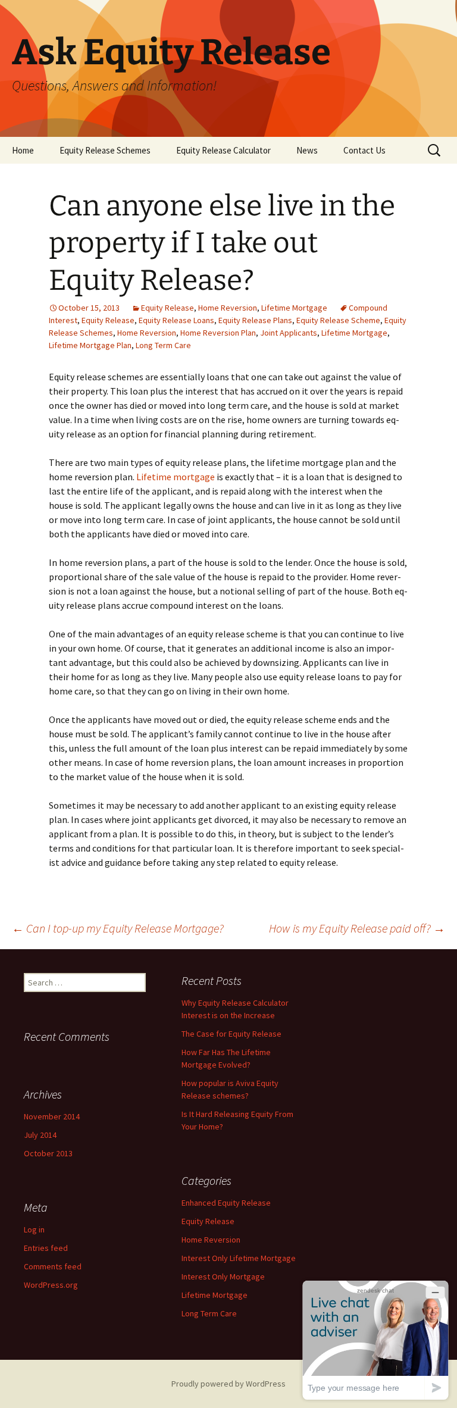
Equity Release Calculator (223, 150)
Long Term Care (163, 345)
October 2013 (48, 1153)
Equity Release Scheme (338, 320)
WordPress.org (51, 1284)
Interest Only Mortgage (223, 1276)
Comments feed (53, 1266)
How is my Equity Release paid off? (357, 928)
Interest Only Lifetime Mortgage (238, 1258)
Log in (34, 1229)
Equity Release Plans (255, 320)
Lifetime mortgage (175, 477)
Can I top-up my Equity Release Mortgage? (118, 928)
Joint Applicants (288, 332)
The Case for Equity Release (231, 1033)
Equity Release (167, 307)
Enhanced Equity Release (226, 1202)
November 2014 (52, 1116)
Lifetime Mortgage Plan (90, 345)
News (307, 150)
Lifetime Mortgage (294, 307)
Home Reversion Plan (218, 332)
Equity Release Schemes (105, 150)
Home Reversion (227, 307)
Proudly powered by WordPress (228, 1383)
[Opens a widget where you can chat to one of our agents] (375, 1340)
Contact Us (364, 150)
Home (23, 150)
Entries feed (46, 1248)
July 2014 (40, 1134)
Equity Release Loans (176, 320)
